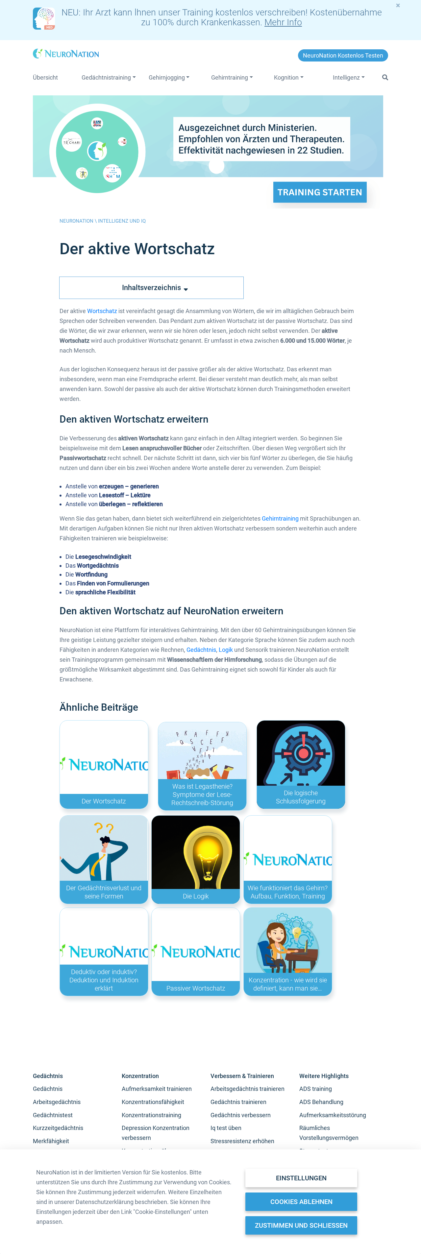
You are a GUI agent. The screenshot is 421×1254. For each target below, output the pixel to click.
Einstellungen (301, 1178)
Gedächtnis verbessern (240, 1115)
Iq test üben (225, 1127)
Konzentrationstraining (151, 1115)
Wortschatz (102, 310)
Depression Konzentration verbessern (155, 1132)
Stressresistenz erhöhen (242, 1141)
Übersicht (45, 77)
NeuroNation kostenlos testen (343, 55)
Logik (226, 649)
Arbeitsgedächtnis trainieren (247, 1088)
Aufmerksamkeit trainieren (157, 1088)
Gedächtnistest (53, 1115)
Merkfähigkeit (51, 1141)
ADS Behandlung (321, 1101)
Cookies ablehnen (301, 1202)
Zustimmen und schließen (301, 1225)
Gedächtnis (201, 649)
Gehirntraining (280, 518)
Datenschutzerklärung (105, 1201)
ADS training (315, 1088)
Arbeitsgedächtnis (57, 1101)
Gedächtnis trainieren (238, 1101)
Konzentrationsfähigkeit (153, 1101)
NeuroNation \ (79, 221)
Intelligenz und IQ (122, 221)
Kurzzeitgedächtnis (58, 1127)
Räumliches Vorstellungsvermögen (329, 1132)
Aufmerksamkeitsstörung (332, 1115)
